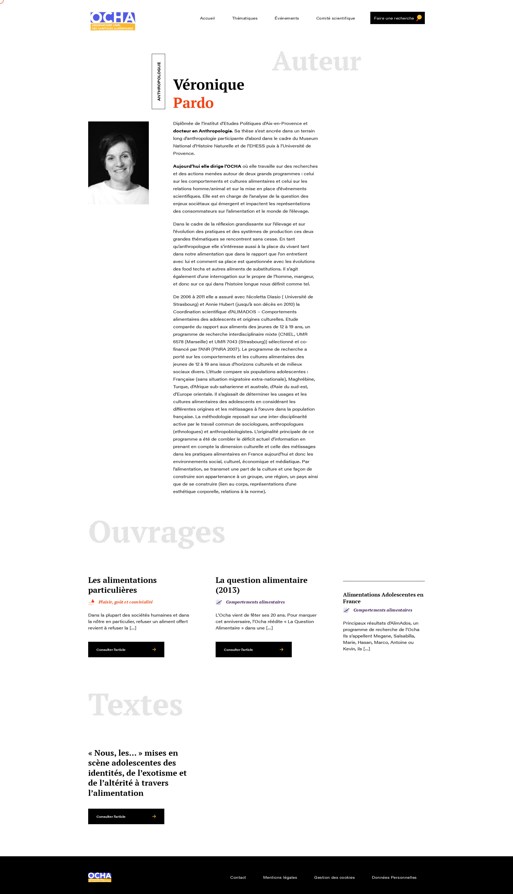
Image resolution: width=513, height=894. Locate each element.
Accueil (207, 18)
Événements (287, 18)
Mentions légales (280, 877)
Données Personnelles (394, 877)
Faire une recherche (394, 18)
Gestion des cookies (334, 877)
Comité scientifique (335, 18)
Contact (238, 877)
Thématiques (245, 18)
